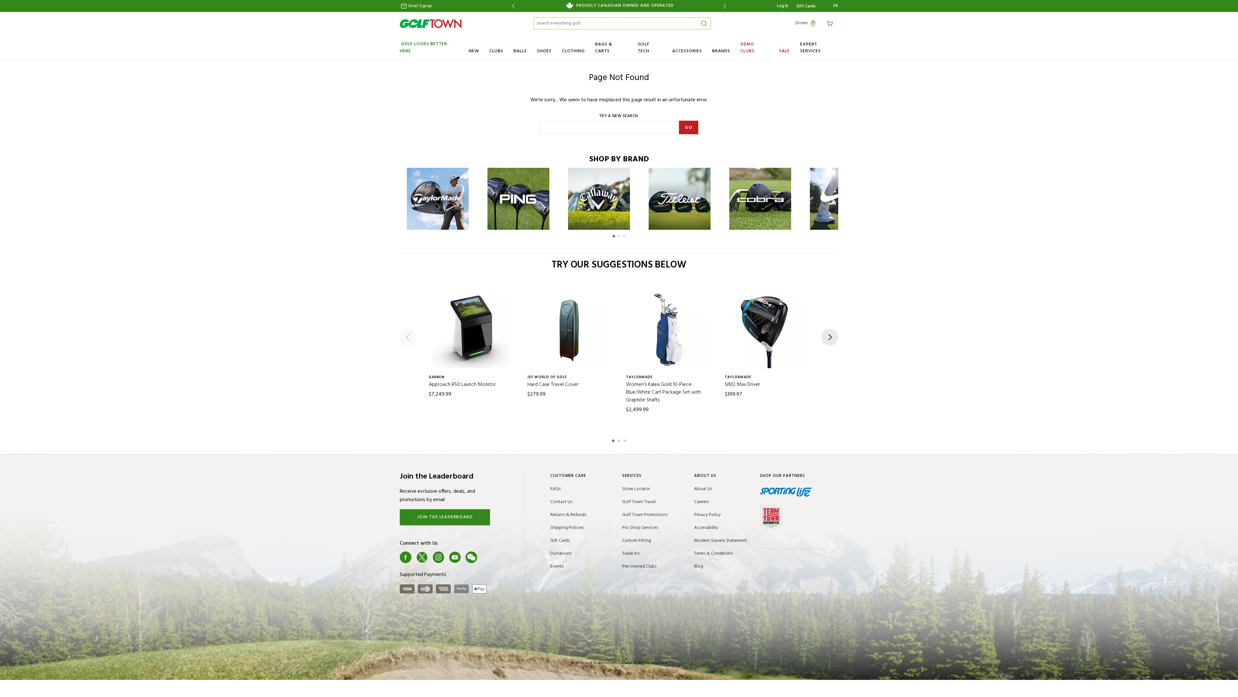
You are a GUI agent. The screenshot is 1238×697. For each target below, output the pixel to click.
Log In (782, 6)
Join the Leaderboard (445, 517)
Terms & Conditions (713, 553)
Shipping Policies (567, 527)
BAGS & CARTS (603, 48)
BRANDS (721, 51)
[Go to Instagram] (438, 557)
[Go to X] (422, 557)
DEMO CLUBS (747, 48)
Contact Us (561, 502)
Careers (701, 502)
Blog (698, 566)
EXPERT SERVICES (810, 48)
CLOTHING (573, 51)
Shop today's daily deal (648, 5)
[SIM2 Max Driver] (767, 329)
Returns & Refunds (568, 515)
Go (688, 127)
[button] (614, 236)
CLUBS (496, 51)
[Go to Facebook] (405, 557)
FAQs (555, 489)
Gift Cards (806, 6)
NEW (474, 51)
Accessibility (706, 527)
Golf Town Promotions (644, 515)
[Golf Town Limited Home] (431, 23)
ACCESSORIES (687, 51)
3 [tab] (625, 439)
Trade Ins (631, 553)
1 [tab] (614, 439)
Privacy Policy (707, 515)
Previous (512, 6)
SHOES (544, 51)
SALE (784, 51)
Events (557, 566)
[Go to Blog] (488, 557)
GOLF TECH (644, 48)
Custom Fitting (636, 540)
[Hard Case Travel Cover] (570, 329)
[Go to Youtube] (455, 557)
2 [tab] (620, 439)
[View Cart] (830, 23)
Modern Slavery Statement (720, 540)
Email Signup (420, 6)
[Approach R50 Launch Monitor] (471, 329)
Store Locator (636, 489)
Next (726, 6)
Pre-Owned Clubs (639, 566)
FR (835, 6)
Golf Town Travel (639, 502)
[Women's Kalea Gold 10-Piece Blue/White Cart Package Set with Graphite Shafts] (668, 329)
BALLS (520, 51)
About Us (703, 489)
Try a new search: (619, 116)
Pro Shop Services (640, 527)
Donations (560, 553)
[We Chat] (471, 557)
